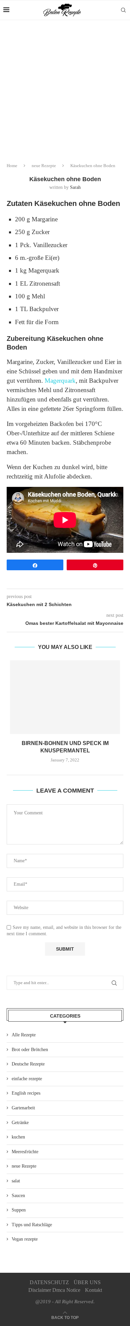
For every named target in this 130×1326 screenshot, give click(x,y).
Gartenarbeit (23, 1107)
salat (16, 1180)
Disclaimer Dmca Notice (54, 1290)
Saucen (18, 1195)
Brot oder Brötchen (30, 1049)
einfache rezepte (27, 1078)
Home (12, 165)
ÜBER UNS (87, 1282)
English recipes (26, 1093)
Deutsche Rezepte (28, 1063)
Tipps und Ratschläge (32, 1224)
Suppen (19, 1209)
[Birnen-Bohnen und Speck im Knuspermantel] (65, 697)
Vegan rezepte (25, 1239)
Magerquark (60, 380)
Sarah (75, 187)
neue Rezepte (44, 165)
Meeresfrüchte (25, 1151)
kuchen (18, 1136)
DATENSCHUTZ (49, 1282)
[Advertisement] (65, 88)
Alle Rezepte (24, 1034)
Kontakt (93, 1290)
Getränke (20, 1122)
